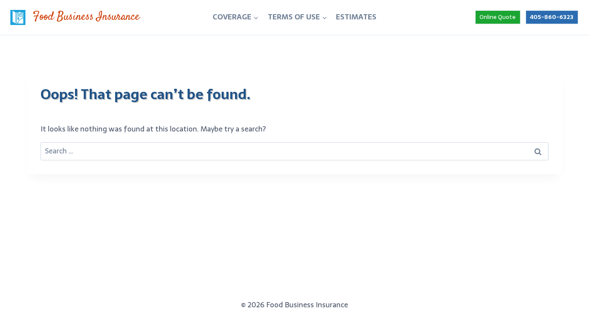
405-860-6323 (551, 17)
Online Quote (497, 17)
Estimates (356, 17)
